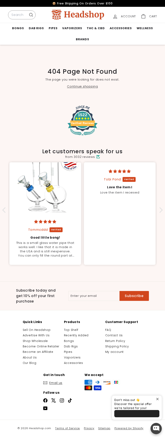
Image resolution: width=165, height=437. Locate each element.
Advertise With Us (36, 335)
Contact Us (114, 335)
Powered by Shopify (129, 428)
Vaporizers (72, 28)
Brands (82, 39)
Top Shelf (71, 330)
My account (114, 352)
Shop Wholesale (35, 341)
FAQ (108, 330)
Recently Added (76, 335)
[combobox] (22, 14)
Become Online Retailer (41, 346)
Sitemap (104, 428)
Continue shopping (82, 86)
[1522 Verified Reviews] (82, 136)
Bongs (18, 28)
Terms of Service (67, 428)
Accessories (121, 28)
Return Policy (115, 341)
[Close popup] (158, 399)
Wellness (145, 28)
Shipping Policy (117, 346)
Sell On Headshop (37, 330)
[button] (5, 210)
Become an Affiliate (38, 352)
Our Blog (29, 363)
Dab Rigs (36, 28)
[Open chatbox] (156, 428)
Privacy (89, 428)
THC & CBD (96, 28)
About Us (30, 357)
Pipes (53, 28)
